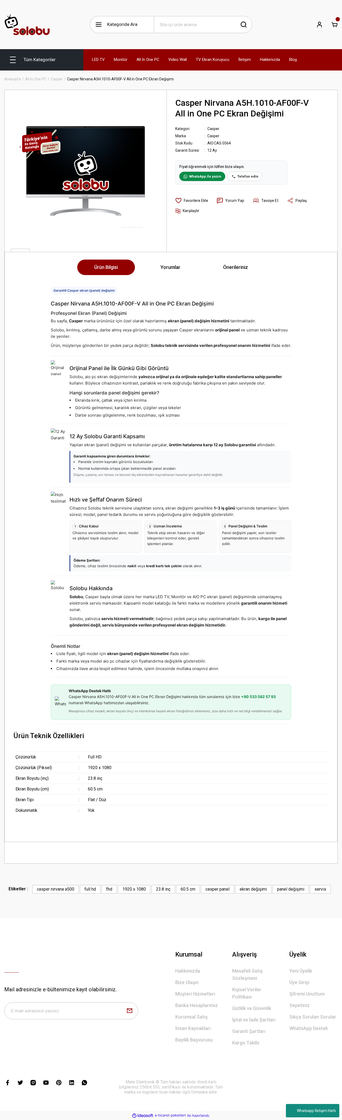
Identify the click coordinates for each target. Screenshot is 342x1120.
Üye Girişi (299, 982)
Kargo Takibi (245, 1042)
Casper (213, 129)
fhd (109, 889)
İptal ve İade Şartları (253, 1020)
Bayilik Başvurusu (194, 1040)
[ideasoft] (142, 1115)
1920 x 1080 (134, 889)
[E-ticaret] (170, 1115)
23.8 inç (163, 889)
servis (320, 889)
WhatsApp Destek (308, 1028)
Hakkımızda (187, 971)
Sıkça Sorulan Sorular (312, 1017)
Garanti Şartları (248, 1031)
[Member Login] (319, 24)
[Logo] (27, 24)
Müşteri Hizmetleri (195, 994)
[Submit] (129, 1010)
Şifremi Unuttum (307, 994)
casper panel (217, 889)
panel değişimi (290, 889)
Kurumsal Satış (191, 1017)
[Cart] (334, 24)
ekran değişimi (253, 889)
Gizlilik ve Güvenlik (251, 1008)
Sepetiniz (299, 1005)
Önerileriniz (235, 267)
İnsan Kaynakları (193, 1028)
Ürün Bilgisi (106, 267)
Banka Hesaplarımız (196, 1005)
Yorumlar (170, 267)
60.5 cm (188, 889)
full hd (90, 889)
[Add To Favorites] (191, 200)
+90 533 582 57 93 (258, 696)
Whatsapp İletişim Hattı (316, 1111)
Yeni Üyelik (300, 971)
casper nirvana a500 (55, 889)
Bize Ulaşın (187, 982)
